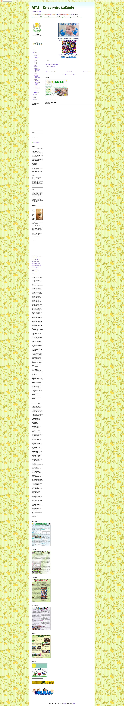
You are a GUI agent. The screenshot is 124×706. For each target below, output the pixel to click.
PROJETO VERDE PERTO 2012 (37, 76)
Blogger (73, 703)
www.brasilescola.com (36, 259)
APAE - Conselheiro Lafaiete (53, 7)
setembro (36, 57)
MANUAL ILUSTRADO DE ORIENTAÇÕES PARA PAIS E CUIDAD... (37, 82)
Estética (37, 42)
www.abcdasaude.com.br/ (36, 265)
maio (35, 63)
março (35, 90)
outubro (35, 55)
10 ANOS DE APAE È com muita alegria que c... (37, 70)
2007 (34, 99)
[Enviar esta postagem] (48, 60)
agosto (35, 58)
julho (35, 60)
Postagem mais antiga (87, 71)
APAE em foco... (35, 74)
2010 (34, 96)
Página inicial (69, 71)
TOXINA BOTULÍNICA (37, 88)
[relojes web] (35, 140)
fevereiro (36, 92)
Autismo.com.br (35, 269)
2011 (34, 94)
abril (35, 65)
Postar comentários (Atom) (70, 74)
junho (35, 62)
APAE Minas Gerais (35, 270)
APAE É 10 (36, 66)
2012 (34, 52)
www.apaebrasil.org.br (36, 263)
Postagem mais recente (50, 71)
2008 (34, 97)
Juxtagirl (64, 703)
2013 (34, 50)
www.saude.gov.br (35, 267)
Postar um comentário (51, 66)
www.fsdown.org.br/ (35, 261)
